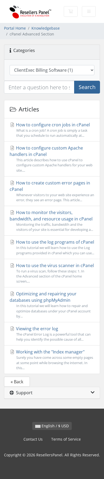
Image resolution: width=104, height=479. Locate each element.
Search (87, 87)
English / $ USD (55, 425)
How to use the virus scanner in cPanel (54, 273)
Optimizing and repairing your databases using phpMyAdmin (50, 304)
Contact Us (33, 439)
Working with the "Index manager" (54, 359)
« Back (17, 382)
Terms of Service (66, 439)
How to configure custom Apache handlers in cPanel (51, 158)
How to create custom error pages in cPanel (52, 191)
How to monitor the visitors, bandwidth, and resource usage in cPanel (51, 221)
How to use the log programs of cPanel (54, 247)
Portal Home (15, 28)
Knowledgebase (45, 28)
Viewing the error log (53, 334)
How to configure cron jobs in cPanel (52, 130)
